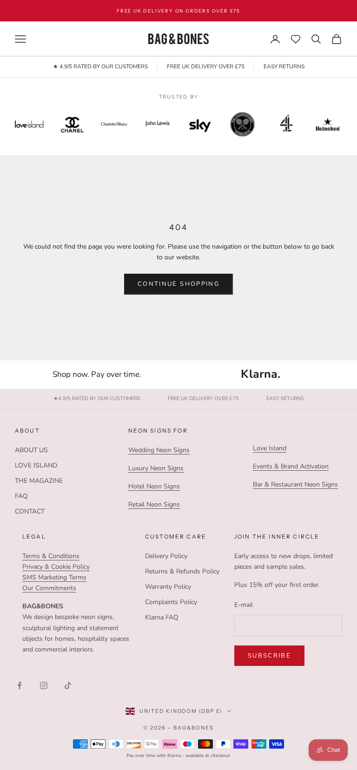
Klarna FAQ (161, 617)
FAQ (21, 496)
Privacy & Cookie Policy (56, 566)
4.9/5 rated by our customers (96, 398)
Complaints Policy (171, 602)
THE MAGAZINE (39, 480)
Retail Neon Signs (154, 504)
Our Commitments (49, 588)
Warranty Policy (168, 586)
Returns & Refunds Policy (182, 571)
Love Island (269, 448)
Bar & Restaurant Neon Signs (295, 484)
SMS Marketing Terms (54, 577)
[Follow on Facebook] (19, 685)
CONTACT (30, 511)
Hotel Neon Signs (154, 486)
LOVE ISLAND (36, 465)
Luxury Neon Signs (156, 468)
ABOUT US (31, 450)
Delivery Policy (166, 556)
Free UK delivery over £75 (203, 398)
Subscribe (269, 656)
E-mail (243, 604)
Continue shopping (178, 284)
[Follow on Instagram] (43, 685)
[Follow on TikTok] (68, 685)
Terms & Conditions (50, 556)
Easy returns (285, 398)
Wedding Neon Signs (159, 450)
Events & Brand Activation (291, 466)
